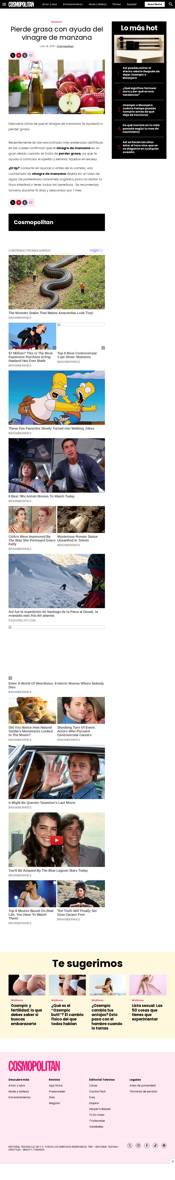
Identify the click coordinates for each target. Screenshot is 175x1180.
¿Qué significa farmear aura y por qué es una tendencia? (139, 91)
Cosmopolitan (65, 46)
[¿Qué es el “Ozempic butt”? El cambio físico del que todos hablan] (67, 985)
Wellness (56, 21)
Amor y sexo (49, 4)
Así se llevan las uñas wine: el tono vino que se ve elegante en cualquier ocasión (141, 147)
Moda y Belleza (97, 4)
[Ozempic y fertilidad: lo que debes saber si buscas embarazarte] (27, 985)
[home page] (21, 4)
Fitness (117, 4)
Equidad (131, 4)
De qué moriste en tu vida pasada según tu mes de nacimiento (141, 128)
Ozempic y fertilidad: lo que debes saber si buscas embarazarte (26, 1014)
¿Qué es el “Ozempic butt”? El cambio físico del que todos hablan (67, 1014)
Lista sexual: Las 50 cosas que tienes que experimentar (147, 1012)
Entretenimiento (73, 4)
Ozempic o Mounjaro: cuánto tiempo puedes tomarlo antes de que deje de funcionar (139, 110)
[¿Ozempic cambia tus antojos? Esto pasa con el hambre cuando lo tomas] (107, 985)
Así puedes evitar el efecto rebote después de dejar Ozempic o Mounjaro (141, 73)
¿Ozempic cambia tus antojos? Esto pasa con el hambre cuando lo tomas (107, 1017)
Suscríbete (154, 4)
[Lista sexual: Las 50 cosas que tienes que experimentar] (148, 985)
